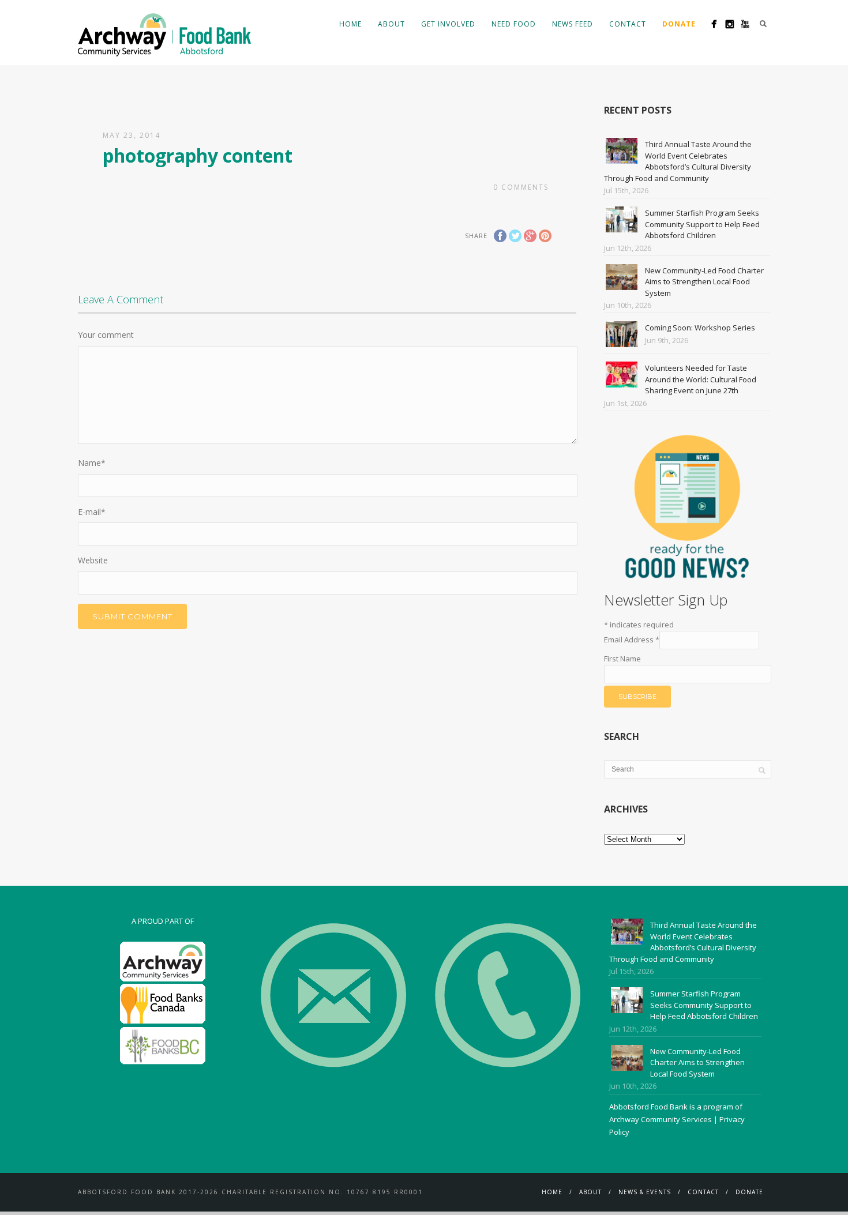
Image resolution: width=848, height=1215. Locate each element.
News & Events (644, 1192)
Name (92, 462)
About (391, 24)
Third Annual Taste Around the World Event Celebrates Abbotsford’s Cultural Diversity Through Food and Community (678, 161)
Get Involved (448, 24)
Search (763, 24)
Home (350, 24)
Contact (627, 24)
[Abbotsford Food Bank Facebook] (714, 24)
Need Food (513, 24)
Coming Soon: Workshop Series (700, 327)
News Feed (572, 24)
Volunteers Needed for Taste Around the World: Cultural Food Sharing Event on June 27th (700, 379)
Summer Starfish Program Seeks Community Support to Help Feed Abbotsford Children (702, 224)
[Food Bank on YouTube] (745, 24)
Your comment (106, 334)
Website (93, 560)
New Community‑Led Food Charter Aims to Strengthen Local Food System (704, 281)
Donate (749, 1192)
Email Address (631, 639)
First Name (622, 658)
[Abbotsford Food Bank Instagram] (729, 24)
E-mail (92, 511)
